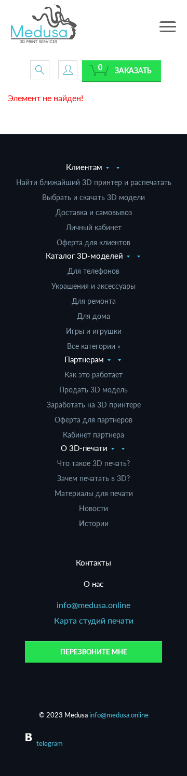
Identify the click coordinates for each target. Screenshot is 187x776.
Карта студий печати (93, 620)
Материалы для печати (94, 493)
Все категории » (94, 346)
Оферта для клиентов (93, 242)
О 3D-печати (84, 448)
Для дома (93, 316)
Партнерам (84, 359)
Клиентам (84, 167)
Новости (93, 508)
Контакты (93, 562)
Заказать (133, 70)
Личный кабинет (94, 227)
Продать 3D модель (93, 389)
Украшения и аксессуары (93, 285)
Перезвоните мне (93, 651)
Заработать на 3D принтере (94, 404)
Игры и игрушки (94, 331)
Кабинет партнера (93, 434)
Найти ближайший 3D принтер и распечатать (93, 182)
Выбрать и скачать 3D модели (93, 197)
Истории (94, 523)
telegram (49, 743)
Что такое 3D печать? (93, 463)
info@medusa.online (93, 605)
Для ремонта (94, 301)
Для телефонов (93, 270)
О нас (93, 583)
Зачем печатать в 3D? (93, 478)
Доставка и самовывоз (94, 212)
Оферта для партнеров (93, 419)
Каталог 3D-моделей (84, 255)
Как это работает (93, 374)
